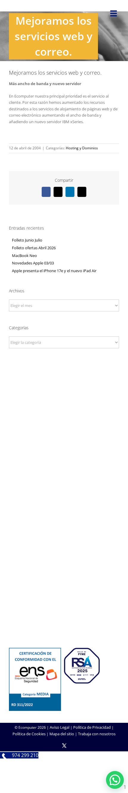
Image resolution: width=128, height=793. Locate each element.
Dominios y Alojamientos (64, 488)
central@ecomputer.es (64, 430)
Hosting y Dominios (82, 148)
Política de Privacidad (92, 727)
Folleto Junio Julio (27, 240)
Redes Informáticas (64, 480)
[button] (115, 780)
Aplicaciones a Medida (64, 556)
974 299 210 (64, 422)
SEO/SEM (64, 564)
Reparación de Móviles (64, 615)
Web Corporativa (64, 539)
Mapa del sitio (61, 733)
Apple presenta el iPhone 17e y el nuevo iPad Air (54, 270)
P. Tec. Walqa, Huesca (64, 414)
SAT (64, 598)
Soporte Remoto (64, 606)
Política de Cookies (29, 733)
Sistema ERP (64, 496)
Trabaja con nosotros (96, 733)
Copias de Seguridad (64, 623)
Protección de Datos (64, 504)
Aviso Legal (59, 727)
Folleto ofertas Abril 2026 (34, 247)
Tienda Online (64, 548)
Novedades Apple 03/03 (33, 263)
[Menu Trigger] (113, 12)
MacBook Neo (24, 255)
